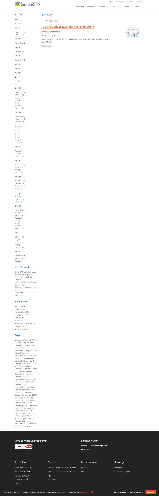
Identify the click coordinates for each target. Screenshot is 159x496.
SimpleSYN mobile (22, 400)
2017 (50, 20)
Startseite (80, 6)
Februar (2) (19, 108)
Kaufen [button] (116, 6)
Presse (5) (18, 320)
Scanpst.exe (30, 345)
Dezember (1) (20, 43)
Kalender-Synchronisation (25, 382)
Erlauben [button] (150, 492)
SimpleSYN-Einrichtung (24, 397)
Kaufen (18, 483)
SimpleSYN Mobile (22, 411)
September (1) (20, 124)
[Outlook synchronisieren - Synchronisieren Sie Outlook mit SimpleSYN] (27, 4)
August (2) (19, 97)
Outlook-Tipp (20, 345)
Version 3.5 (19, 369)
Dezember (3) (20, 116)
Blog (110, 2)
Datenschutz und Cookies (124, 2)
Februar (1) (19, 35)
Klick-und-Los (31, 363)
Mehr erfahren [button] (85, 492)
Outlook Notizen (21, 421)
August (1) (19, 127)
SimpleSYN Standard (23, 468)
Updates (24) (20, 326)
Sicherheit (32, 424)
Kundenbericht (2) (22, 312)
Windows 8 (19, 366)
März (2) (18, 105)
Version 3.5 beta (30, 369)
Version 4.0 (19, 340)
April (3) (18, 73)
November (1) (20, 32)
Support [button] (127, 6)
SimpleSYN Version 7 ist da (25, 272)
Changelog (52, 479)
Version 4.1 (32, 379)
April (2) (18, 170)
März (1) (18, 24)
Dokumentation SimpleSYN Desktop (62, 468)
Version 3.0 (19, 361)
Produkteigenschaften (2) (25, 323)
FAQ (49, 475)
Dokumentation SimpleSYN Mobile (61, 471)
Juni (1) (17, 100)
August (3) (19, 261)
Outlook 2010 (20, 363)
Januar (56, 20)
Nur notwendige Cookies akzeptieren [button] (128, 492)
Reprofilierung (20, 342)
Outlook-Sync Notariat (23, 374)
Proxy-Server (20, 348)
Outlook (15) (19, 318)
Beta (31, 411)
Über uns (84, 468)
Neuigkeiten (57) (21, 315)
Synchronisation (21, 379)
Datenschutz (27, 395)
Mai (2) (17, 81)
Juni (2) (17, 132)
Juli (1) (17, 129)
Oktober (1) (19, 51)
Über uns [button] (139, 6)
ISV (28, 342)
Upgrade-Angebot (27, 358)
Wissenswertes (54, 32)
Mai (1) (17, 103)
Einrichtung (19, 392)
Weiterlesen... (46, 46)
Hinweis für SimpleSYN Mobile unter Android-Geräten (24, 277)
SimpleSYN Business (23, 471)
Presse (83, 471)
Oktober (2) (19, 183)
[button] (85, 449)
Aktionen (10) (20, 306)
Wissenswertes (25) (22, 329)
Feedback (118, 468)
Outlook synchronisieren (24, 390)
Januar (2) (18, 84)
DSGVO (34, 395)
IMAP (32, 342)
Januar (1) (18, 142)
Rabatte (29, 371)
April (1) (18, 137)
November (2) (20, 92)
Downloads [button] (103, 6)
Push (25, 413)
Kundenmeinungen (122, 471)
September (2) (20, 164)
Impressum (140, 2)
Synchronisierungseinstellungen (28, 350)
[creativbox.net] (23, 446)
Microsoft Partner (31, 340)
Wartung (31, 387)
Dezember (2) (20, 210)
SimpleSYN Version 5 (23, 426)
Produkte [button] (91, 6)
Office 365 (19, 413)
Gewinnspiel (29, 361)
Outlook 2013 (29, 366)
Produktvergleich (21, 479)
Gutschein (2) (20, 309)
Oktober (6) (19, 95)
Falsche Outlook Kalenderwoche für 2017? (67, 27)
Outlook (18, 376)
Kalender (25, 376)
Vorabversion (20, 371)
